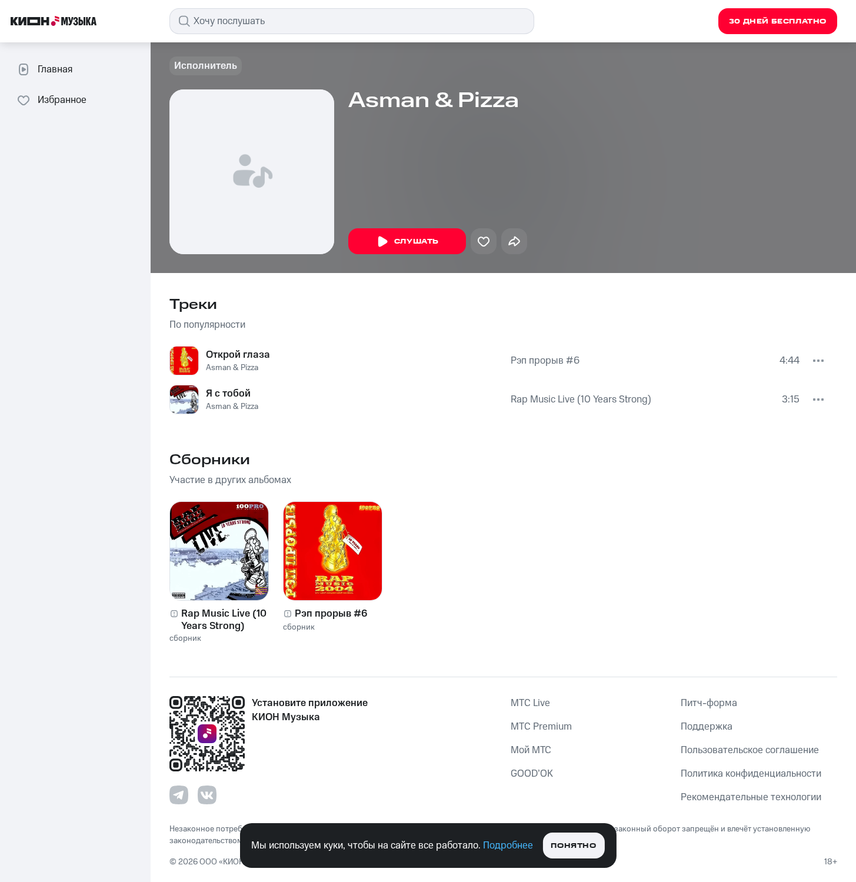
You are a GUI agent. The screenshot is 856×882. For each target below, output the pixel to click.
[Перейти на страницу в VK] (207, 795)
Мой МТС (531, 750)
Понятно (573, 846)
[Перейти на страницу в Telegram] (178, 795)
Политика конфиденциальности (751, 774)
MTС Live (530, 703)
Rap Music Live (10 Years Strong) (581, 399)
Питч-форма (709, 703)
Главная (55, 69)
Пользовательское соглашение (750, 750)
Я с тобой (228, 394)
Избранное (62, 100)
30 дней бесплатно (778, 21)
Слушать (416, 242)
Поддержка (706, 727)
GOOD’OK (532, 774)
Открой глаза (238, 355)
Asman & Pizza (232, 368)
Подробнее (508, 845)
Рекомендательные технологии (751, 797)
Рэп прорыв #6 (545, 361)
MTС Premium (541, 727)
